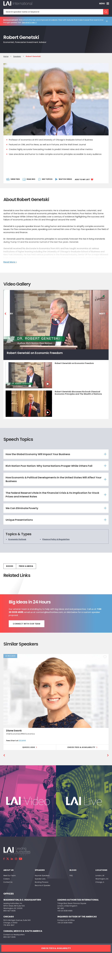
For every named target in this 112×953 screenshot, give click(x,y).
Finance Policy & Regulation (56, 539)
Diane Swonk (14, 730)
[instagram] (16, 859)
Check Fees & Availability (81, 747)
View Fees (15, 179)
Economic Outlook (17, 539)
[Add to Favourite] (105, 657)
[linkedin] (12, 859)
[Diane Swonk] (56, 691)
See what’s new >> (29, 22)
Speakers (17, 56)
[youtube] (20, 859)
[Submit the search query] (106, 12)
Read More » (10, 262)
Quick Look (28, 747)
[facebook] (4, 859)
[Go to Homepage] (17, 3)
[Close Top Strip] (107, 21)
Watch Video (65, 179)
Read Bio (31, 179)
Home (5, 56)
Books (9, 566)
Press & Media (26, 566)
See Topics (47, 179)
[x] (7, 859)
